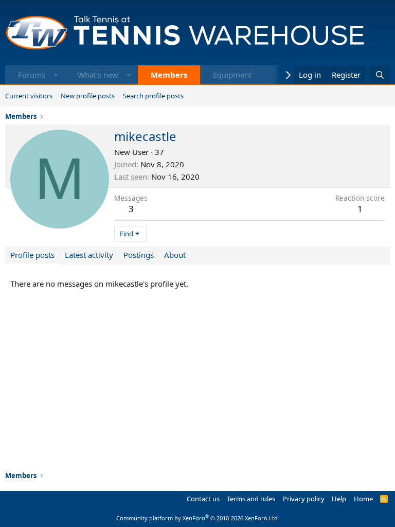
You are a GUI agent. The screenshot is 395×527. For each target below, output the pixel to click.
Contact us (203, 498)
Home (363, 498)
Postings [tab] (138, 255)
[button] (56, 74)
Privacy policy (304, 498)
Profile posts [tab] (32, 255)
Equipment (232, 74)
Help (339, 498)
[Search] (380, 74)
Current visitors (28, 95)
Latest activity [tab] (89, 255)
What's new (98, 74)
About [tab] (175, 255)
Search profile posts (153, 95)
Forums (31, 74)
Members (169, 74)
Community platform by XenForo (197, 518)
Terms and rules (251, 498)
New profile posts (88, 95)
